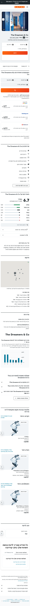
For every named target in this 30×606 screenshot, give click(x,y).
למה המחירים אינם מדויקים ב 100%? (18, 591)
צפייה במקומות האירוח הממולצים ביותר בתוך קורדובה (6, 485)
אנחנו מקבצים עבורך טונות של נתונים (18, 588)
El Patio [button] (27, 436)
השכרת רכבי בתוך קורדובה (19, 562)
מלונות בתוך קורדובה (21, 564)
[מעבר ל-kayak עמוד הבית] (20, 7)
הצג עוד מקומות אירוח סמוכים (6, 416)
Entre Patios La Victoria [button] (22, 506)
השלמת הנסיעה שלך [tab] (21, 552)
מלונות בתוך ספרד (25, 601)
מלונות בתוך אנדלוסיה (15, 601)
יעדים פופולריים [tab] (9, 552)
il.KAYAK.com (22, 599)
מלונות (16, 599)
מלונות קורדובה (6, 601)
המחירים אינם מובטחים (23, 580)
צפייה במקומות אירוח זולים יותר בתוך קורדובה (7, 450)
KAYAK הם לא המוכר (22, 585)
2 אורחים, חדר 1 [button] (22, 49)
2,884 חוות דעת (14, 37)
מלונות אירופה (10, 599)
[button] (2, 2)
